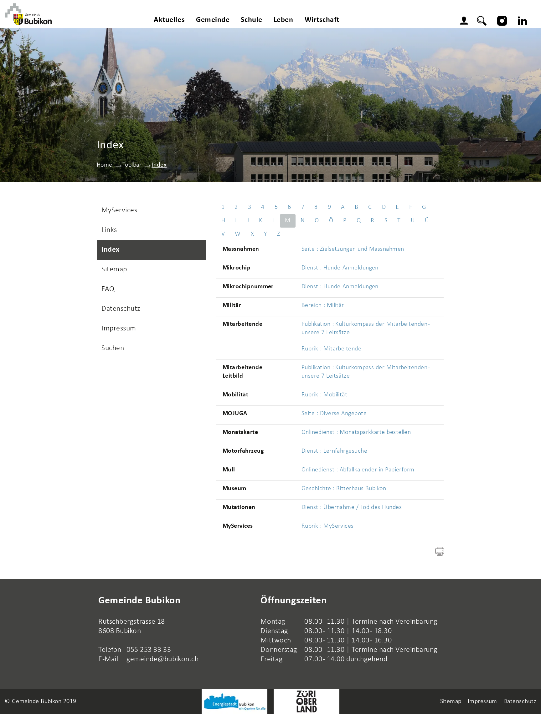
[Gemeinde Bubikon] (28, 14)
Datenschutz (120, 309)
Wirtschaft (322, 20)
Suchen (112, 348)
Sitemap (114, 269)
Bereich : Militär (322, 305)
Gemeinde (212, 20)
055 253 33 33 (148, 650)
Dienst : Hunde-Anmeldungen (340, 268)
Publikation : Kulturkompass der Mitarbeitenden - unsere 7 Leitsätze (365, 328)
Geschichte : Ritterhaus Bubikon (343, 488)
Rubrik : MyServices (327, 526)
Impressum (118, 328)
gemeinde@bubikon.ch (162, 659)
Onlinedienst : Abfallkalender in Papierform (358, 470)
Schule (251, 20)
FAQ (108, 289)
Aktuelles (169, 20)
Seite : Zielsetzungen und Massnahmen (352, 249)
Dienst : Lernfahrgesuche (334, 451)
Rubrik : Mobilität (324, 395)
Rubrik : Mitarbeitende (331, 349)
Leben (283, 20)
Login (465, 21)
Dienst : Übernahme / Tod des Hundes (351, 507)
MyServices (119, 210)
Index (131, 250)
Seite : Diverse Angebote (334, 413)
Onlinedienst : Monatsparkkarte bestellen (356, 432)
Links (109, 230)
